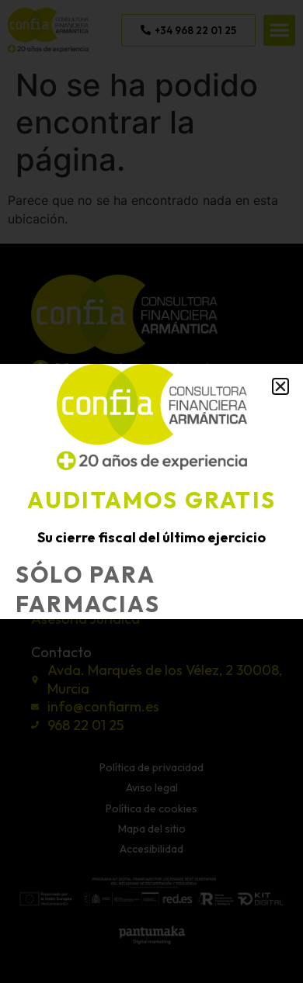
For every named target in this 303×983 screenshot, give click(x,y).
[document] (151, 491)
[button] (280, 386)
